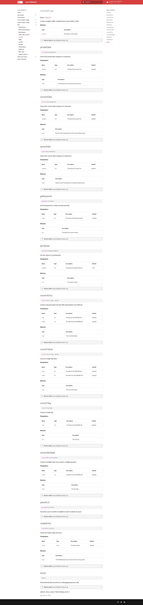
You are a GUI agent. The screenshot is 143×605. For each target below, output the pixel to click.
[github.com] (117, 602)
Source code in (56, 40)
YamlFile (48, 17)
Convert (44, 34)
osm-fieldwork (21, 10)
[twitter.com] (121, 602)
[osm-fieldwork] (20, 2)
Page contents (110, 10)
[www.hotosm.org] (124, 602)
